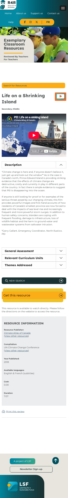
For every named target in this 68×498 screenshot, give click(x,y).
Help (10, 22)
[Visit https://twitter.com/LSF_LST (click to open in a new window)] (37, 22)
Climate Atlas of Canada (17, 333)
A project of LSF (22, 461)
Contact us (53, 13)
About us (21, 13)
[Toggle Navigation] (63, 8)
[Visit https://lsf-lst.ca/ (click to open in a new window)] (20, 486)
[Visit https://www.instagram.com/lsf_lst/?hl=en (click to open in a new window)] (30, 22)
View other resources (16, 336)
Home (8, 13)
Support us (37, 13)
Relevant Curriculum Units (24, 258)
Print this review (15, 411)
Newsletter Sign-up (31, 469)
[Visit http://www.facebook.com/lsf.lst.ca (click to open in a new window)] (24, 22)
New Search (17, 280)
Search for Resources (15, 85)
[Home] (8, 4)
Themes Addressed (18, 265)
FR (48, 22)
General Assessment (19, 251)
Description (13, 165)
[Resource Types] (60, 96)
